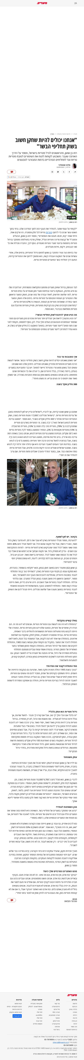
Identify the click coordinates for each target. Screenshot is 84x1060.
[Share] (75, 172)
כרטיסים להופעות (71, 1030)
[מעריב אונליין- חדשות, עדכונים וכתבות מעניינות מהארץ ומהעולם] (42, 3)
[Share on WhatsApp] (58, 172)
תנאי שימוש (18, 1003)
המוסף (58, 1018)
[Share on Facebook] (69, 172)
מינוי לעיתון (56, 1021)
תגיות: (74, 899)
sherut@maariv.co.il (61, 1042)
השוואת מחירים (37, 1024)
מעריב (75, 134)
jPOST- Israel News (35, 1006)
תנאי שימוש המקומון (16, 1012)
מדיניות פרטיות (17, 1009)
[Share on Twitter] (64, 172)
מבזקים (74, 1006)
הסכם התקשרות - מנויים (14, 1006)
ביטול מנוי (57, 1030)
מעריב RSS (56, 1012)
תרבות (75, 1018)
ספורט (75, 1012)
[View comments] (11, 172)
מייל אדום (57, 1009)
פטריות (49, 232)
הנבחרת (74, 1021)
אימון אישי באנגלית (36, 1003)
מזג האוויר (74, 1027)
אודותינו (57, 1027)
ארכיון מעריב (56, 1024)
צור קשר (57, 1003)
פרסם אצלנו (56, 1006)
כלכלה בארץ (73, 1009)
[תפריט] (79, 3)
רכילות (75, 1015)
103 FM (39, 1012)
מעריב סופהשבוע (54, 1015)
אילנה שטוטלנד (64, 165)
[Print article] (52, 172)
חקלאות (67, 901)
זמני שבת (39, 1021)
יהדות (75, 1024)
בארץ (52, 134)
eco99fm (39, 1015)
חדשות (75, 1003)
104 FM (39, 1018)
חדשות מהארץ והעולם (63, 134)
